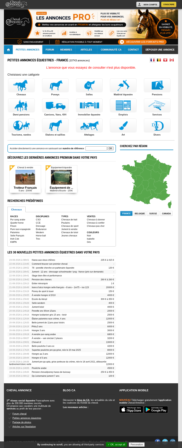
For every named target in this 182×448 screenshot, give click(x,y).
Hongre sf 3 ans (39, 358)
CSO (38, 219)
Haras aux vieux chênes (43, 260)
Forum (50, 49)
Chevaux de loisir (69, 232)
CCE (38, 223)
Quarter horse (17, 223)
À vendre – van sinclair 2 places (47, 338)
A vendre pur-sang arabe (44, 334)
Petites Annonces (27, 49)
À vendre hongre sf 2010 (44, 295)
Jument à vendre (69, 229)
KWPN (13, 242)
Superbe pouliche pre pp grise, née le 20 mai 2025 (56, 350)
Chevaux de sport (69, 226)
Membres (66, 49)
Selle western (38, 303)
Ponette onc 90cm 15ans (44, 311)
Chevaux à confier (96, 223)
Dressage (40, 226)
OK (110, 148)
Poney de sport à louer (43, 291)
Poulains (65, 223)
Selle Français (17, 235)
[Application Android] (156, 410)
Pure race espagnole (20, 229)
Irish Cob (14, 239)
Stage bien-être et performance (47, 275)
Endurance (41, 229)
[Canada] (172, 60)
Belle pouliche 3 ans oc (43, 346)
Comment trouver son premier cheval (50, 264)
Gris (89, 242)
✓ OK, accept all (116, 444)
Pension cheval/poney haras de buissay (51, 372)
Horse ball (41, 235)
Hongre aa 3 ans (40, 354)
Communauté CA (111, 49)
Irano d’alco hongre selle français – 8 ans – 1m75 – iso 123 (60, 287)
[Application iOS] (131, 410)
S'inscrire (168, 4)
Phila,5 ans (37, 326)
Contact (133, 49)
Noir (89, 235)
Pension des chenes (42, 279)
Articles (86, 49)
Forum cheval (19, 413)
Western (40, 232)
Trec (38, 239)
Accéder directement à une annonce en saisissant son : (47, 148)
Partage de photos (21, 422)
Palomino (15, 232)
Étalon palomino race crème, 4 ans (48, 318)
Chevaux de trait (69, 219)
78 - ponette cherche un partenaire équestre (53, 268)
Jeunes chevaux (69, 235)
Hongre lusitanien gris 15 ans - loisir (49, 315)
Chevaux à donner (96, 219)
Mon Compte (150, 5)
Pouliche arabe (39, 368)
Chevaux (16, 209)
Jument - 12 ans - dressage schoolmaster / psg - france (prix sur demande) (67, 272)
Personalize (137, 444)
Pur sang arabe (17, 219)
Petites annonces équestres (26, 418)
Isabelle (91, 239)
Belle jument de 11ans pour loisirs (48, 322)
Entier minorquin (40, 283)
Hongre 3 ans (38, 330)
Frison (13, 226)
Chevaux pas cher (96, 226)
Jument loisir (38, 307)
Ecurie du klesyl (39, 299)
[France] (152, 60)
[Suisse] (165, 60)
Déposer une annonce (160, 49)
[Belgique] (159, 60)
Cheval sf (36, 342)
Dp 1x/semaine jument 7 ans (45, 376)
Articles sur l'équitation (24, 426)
